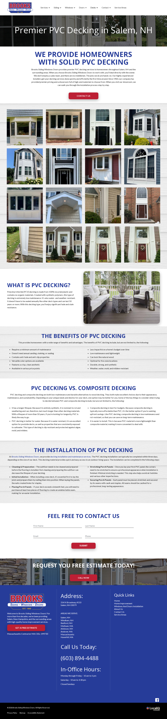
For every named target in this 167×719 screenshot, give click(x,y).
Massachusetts (67, 634)
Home (117, 600)
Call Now (83, 577)
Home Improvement (123, 603)
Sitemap (22, 713)
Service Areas (120, 614)
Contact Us (83, 96)
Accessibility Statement (36, 713)
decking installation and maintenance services (70, 456)
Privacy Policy (12, 713)
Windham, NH (67, 620)
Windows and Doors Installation (128, 606)
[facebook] (157, 700)
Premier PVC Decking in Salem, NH (84, 30)
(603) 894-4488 (80, 658)
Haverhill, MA (67, 637)
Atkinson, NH (67, 628)
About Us (118, 609)
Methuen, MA (67, 626)
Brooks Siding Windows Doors (25, 456)
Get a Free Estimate (26, 628)
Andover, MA (67, 631)
